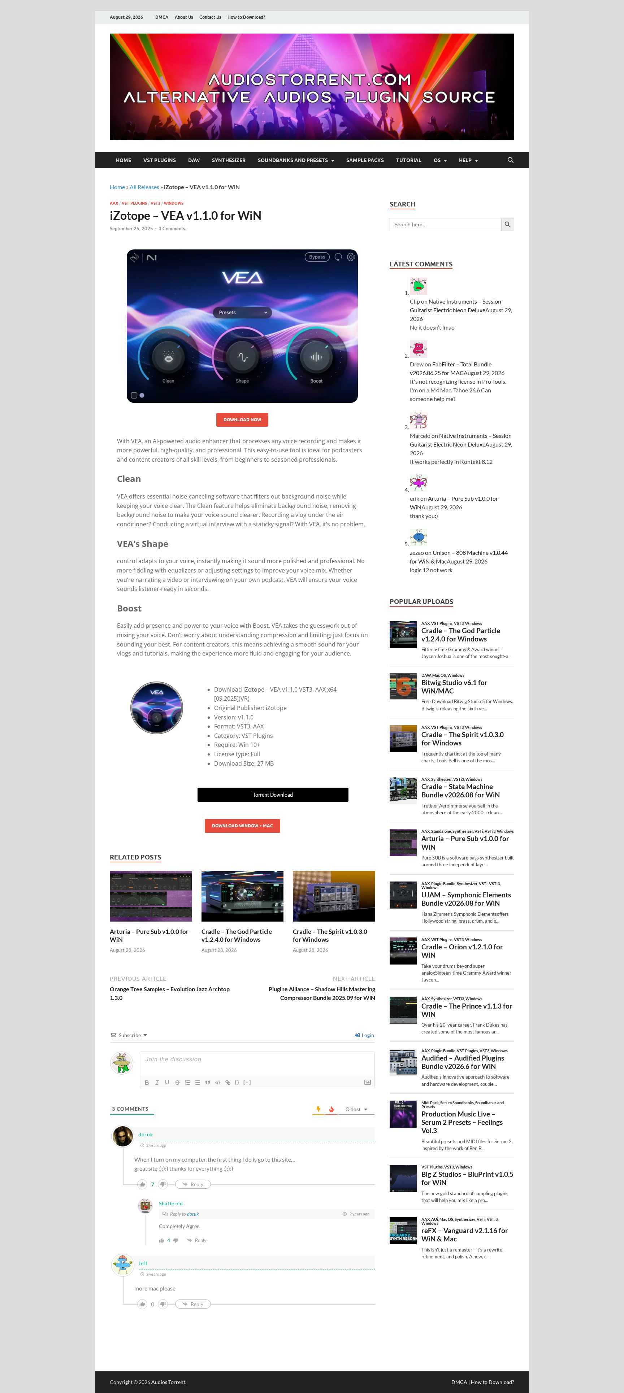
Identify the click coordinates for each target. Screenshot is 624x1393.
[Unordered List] (197, 1082)
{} (237, 1082)
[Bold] (147, 1082)
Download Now (242, 419)
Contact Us (210, 17)
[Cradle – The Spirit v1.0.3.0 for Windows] (334, 898)
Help (465, 160)
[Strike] (177, 1082)
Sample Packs (365, 160)
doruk (193, 1214)
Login (367, 1035)
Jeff (143, 1263)
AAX (114, 203)
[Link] (228, 1082)
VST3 (155, 203)
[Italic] (157, 1082)
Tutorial (408, 160)
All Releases (144, 186)
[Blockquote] (208, 1082)
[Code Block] (218, 1082)
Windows (173, 203)
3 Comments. (172, 228)
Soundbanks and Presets (293, 160)
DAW (194, 160)
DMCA (161, 17)
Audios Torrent (168, 1382)
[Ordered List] (187, 1082)
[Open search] (510, 160)
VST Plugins (159, 160)
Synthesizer (229, 160)
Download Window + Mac (242, 825)
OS (437, 160)
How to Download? (246, 17)
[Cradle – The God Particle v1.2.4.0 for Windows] (243, 898)
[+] (247, 1082)
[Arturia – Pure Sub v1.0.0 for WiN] (151, 898)
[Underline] (167, 1082)
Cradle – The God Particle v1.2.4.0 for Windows (237, 935)
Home (123, 160)
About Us (184, 17)
